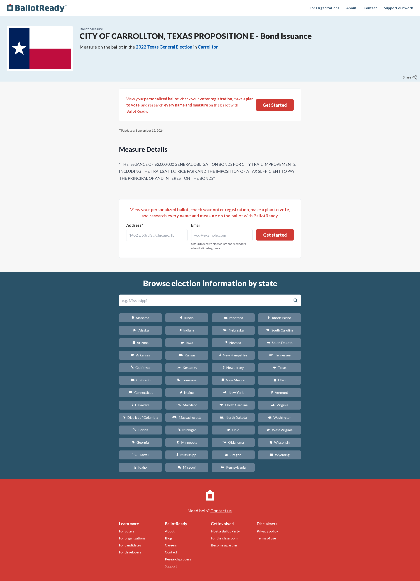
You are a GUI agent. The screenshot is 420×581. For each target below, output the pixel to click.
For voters (126, 531)
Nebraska (233, 330)
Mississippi (186, 455)
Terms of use (266, 538)
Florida (140, 430)
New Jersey (233, 367)
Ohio (233, 430)
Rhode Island (279, 318)
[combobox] (157, 235)
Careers (171, 545)
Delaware (140, 405)
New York (233, 392)
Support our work (398, 8)
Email (196, 225)
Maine (187, 392)
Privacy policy (267, 531)
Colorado (140, 380)
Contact (370, 8)
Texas (280, 367)
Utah (279, 380)
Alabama (140, 318)
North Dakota (233, 417)
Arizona (140, 342)
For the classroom (224, 538)
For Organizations (324, 8)
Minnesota (187, 442)
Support (171, 566)
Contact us (221, 510)
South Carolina (279, 330)
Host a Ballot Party (225, 531)
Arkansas (140, 355)
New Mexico (233, 380)
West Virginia (279, 430)
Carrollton (208, 46)
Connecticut (140, 392)
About (351, 8)
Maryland (187, 405)
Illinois (187, 318)
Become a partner (224, 545)
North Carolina (233, 405)
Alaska (140, 330)
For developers (130, 552)
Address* (134, 225)
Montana (233, 318)
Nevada (233, 342)
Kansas (186, 355)
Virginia (279, 405)
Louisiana (186, 380)
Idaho (140, 467)
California (140, 367)
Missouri (187, 467)
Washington (279, 417)
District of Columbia (140, 417)
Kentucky (187, 367)
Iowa (186, 342)
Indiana (186, 330)
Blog (168, 538)
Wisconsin (280, 442)
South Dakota (279, 342)
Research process (178, 559)
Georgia (140, 442)
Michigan (186, 430)
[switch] (410, 77)
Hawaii (140, 455)
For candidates (130, 545)
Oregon (233, 455)
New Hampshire (233, 355)
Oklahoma (233, 442)
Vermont (279, 392)
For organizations (132, 538)
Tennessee (279, 355)
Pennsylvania (233, 467)
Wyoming (280, 455)
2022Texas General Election (164, 46)
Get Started (275, 105)
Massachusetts (186, 417)
